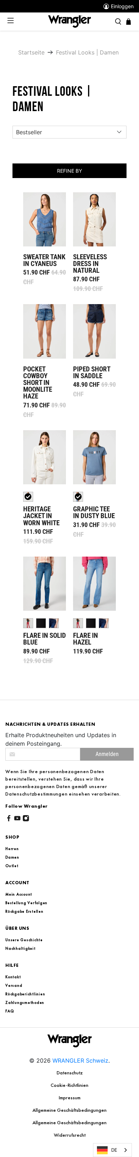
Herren (12, 848)
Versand (13, 985)
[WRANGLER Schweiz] (69, 21)
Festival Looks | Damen (87, 52)
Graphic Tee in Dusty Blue (94, 457)
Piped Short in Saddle (94, 331)
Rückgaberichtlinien (25, 993)
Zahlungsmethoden (24, 1002)
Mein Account (18, 894)
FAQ (9, 1011)
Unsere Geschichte (24, 939)
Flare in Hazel (94, 584)
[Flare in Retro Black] (41, 623)
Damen (12, 857)
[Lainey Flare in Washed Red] (28, 623)
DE (114, 1150)
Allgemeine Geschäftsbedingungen (69, 1110)
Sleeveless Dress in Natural (94, 219)
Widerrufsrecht (70, 1135)
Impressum (70, 1097)
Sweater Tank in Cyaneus (44, 219)
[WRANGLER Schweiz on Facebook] (8, 819)
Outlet (12, 865)
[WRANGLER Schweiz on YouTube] (17, 819)
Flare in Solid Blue (44, 584)
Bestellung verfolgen (26, 902)
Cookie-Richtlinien (69, 1085)
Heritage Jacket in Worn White (44, 457)
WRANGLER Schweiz (80, 1060)
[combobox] (112, 1150)
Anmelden (107, 754)
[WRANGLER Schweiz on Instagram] (25, 819)
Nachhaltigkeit (20, 948)
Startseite (31, 52)
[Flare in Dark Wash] (54, 623)
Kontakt (13, 976)
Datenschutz (70, 1072)
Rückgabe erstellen (24, 911)
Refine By (69, 171)
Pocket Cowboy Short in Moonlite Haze (44, 331)
